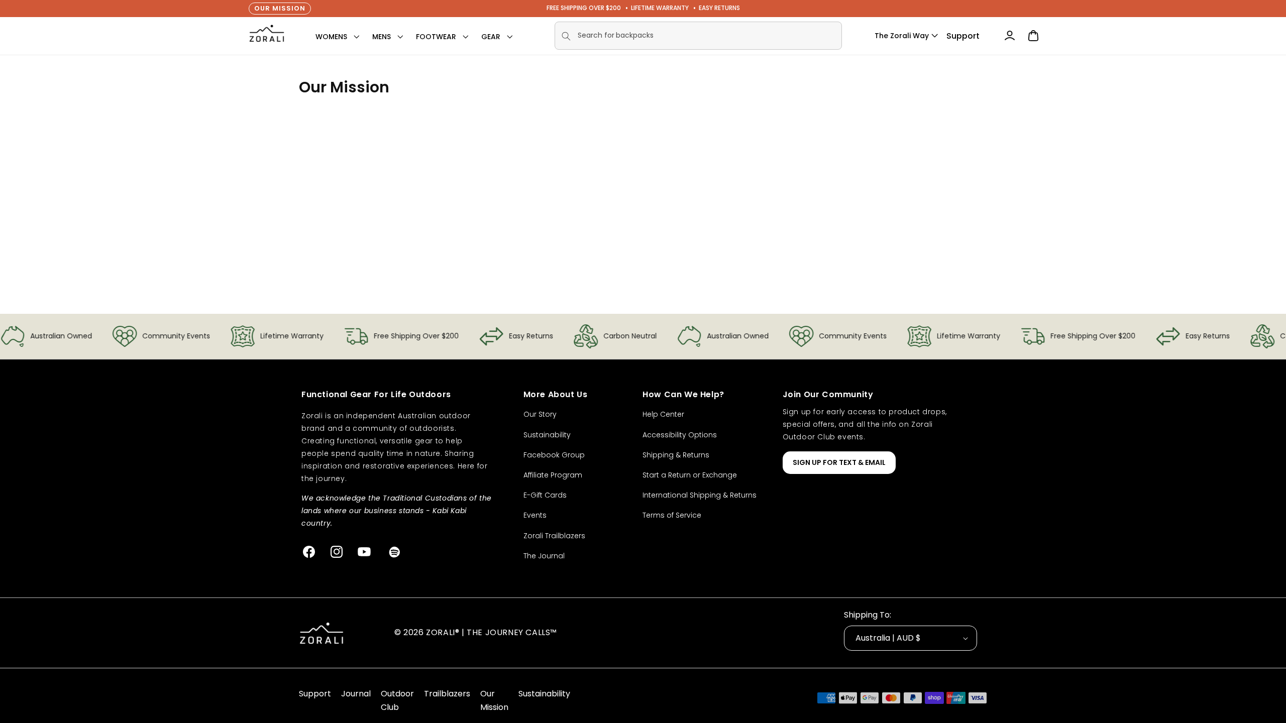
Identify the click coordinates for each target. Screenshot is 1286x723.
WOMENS (331, 37)
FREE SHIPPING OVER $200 (584, 8)
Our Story (540, 414)
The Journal (544, 556)
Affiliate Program (552, 475)
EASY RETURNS (719, 8)
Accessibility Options (679, 435)
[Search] (566, 36)
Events (535, 515)
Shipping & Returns (675, 455)
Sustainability (547, 435)
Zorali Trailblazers (554, 536)
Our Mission (279, 8)
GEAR (490, 37)
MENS (381, 37)
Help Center (663, 414)
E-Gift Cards (545, 495)
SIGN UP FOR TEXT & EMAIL (839, 462)
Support (963, 36)
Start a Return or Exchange (689, 475)
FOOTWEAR (436, 37)
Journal (356, 693)
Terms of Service (671, 515)
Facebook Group (554, 455)
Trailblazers (447, 693)
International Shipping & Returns (699, 495)
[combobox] (698, 35)
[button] (331, 36)
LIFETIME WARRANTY (660, 8)
